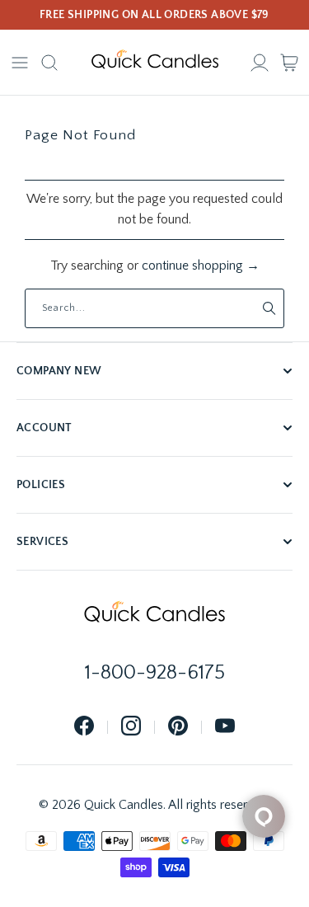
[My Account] (259, 63)
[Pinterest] (178, 727)
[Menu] (20, 63)
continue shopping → (201, 265)
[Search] (49, 63)
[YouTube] (225, 727)
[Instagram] (131, 727)
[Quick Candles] (155, 62)
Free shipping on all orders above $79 (154, 14)
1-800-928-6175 (155, 673)
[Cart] (289, 63)
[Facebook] (84, 727)
